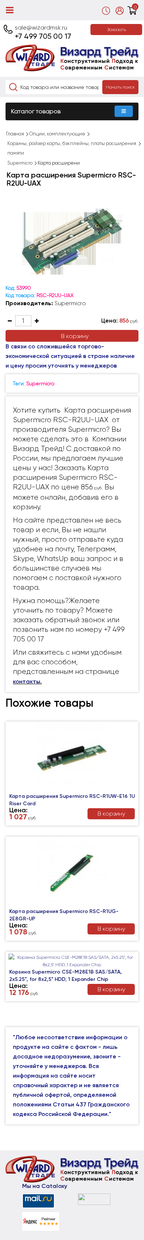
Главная (15, 134)
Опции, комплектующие (57, 134)
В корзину (75, 336)
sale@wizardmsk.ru (41, 27)
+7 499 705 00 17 (43, 36)
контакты (26, 681)
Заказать (116, 29)
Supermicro (19, 163)
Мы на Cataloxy (44, 1185)
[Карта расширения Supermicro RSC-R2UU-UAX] (72, 241)
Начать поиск (120, 87)
